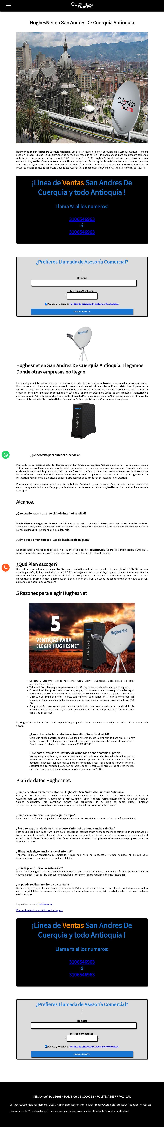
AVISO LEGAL (53, 1096)
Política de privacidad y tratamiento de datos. (94, 303)
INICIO (37, 1096)
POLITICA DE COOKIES (79, 1096)
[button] (7, 7)
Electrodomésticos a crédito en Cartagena (39, 910)
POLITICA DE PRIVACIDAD (113, 1096)
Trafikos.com (44, 903)
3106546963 (82, 219)
